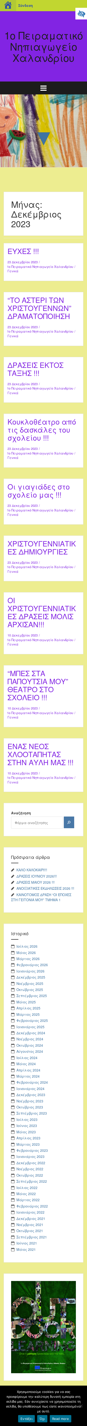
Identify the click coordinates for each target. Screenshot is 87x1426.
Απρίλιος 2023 (28, 1137)
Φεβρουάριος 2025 (32, 1020)
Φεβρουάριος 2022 (32, 1206)
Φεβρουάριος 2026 (32, 964)
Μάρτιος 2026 (28, 958)
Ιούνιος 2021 (26, 1243)
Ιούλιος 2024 (26, 1057)
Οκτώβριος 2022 (29, 1175)
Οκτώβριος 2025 (29, 989)
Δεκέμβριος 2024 (30, 1032)
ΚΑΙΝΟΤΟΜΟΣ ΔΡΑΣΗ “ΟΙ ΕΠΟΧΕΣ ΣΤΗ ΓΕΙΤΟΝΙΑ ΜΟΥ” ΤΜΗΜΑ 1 (41, 897)
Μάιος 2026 (26, 952)
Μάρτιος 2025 (28, 1014)
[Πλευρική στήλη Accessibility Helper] (81, 13)
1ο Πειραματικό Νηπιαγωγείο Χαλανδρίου (40, 266)
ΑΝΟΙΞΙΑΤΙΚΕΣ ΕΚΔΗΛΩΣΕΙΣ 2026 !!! (45, 888)
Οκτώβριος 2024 (29, 1045)
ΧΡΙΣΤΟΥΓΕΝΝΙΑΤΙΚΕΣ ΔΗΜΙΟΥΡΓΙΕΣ (41, 547)
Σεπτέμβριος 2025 (31, 995)
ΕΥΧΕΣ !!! (23, 251)
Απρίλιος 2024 (28, 1070)
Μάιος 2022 (26, 1193)
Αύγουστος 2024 (29, 1051)
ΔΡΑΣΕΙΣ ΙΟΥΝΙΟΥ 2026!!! (36, 876)
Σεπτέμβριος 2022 (31, 1181)
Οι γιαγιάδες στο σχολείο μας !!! (38, 490)
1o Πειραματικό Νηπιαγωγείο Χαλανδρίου (43, 46)
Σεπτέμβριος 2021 (31, 1237)
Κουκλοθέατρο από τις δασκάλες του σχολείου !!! (41, 429)
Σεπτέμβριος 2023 (31, 1113)
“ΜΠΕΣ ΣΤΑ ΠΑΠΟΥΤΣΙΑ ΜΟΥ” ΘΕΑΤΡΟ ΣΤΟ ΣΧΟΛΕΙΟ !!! (37, 685)
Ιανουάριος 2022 (30, 1212)
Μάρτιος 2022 (28, 1199)
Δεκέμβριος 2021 (30, 1218)
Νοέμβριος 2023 (29, 1101)
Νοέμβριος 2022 (29, 1168)
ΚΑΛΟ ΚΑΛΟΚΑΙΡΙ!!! (31, 869)
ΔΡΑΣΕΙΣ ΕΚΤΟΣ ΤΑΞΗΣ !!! (35, 369)
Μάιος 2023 (26, 1131)
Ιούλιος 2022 (26, 1187)
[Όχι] (81, 1405)
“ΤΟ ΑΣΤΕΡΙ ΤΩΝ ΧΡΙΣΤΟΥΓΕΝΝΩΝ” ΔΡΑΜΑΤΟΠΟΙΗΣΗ (39, 308)
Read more (60, 1419)
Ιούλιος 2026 (26, 946)
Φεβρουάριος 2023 (32, 1150)
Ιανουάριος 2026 (30, 971)
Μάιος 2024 (26, 1063)
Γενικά (12, 271)
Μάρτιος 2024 (28, 1076)
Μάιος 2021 (26, 1249)
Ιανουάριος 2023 (30, 1156)
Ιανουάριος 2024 (30, 1088)
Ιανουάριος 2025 (30, 1026)
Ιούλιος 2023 (26, 1119)
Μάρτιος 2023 (28, 1144)
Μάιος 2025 (26, 1001)
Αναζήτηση (21, 812)
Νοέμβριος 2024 (29, 1038)
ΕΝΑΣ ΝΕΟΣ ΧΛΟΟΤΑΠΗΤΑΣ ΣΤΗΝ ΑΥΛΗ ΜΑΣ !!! (40, 754)
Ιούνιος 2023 (26, 1125)
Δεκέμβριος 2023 (30, 1094)
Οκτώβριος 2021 (29, 1230)
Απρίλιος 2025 (28, 1008)
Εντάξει (26, 1419)
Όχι (42, 1419)
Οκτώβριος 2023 (29, 1107)
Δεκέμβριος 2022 (30, 1162)
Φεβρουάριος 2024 (32, 1082)
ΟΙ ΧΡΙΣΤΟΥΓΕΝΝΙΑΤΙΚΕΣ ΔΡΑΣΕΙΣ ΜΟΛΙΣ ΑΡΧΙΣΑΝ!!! (41, 612)
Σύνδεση (25, 5)
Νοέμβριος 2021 (29, 1224)
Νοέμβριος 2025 (29, 983)
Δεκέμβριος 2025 (30, 977)
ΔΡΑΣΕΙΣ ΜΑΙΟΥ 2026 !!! (35, 882)
